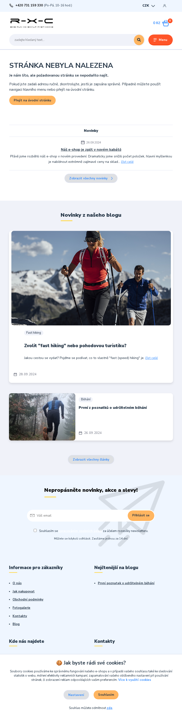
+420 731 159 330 (29, 6)
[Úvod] (31, 22)
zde (109, 708)
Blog (16, 624)
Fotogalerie (21, 608)
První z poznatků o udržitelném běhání (113, 407)
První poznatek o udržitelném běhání (126, 583)
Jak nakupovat (24, 591)
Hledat (139, 40)
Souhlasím (106, 695)
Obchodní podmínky (28, 599)
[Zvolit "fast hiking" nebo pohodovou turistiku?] (91, 278)
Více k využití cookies (134, 680)
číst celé (127, 162)
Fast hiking (33, 333)
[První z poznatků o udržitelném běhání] (42, 417)
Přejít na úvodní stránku (32, 100)
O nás (17, 583)
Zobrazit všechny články (91, 460)
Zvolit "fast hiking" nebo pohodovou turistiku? (75, 346)
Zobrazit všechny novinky (88, 178)
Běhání (86, 399)
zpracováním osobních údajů (80, 531)
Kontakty (20, 616)
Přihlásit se (141, 515)
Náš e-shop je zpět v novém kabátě (91, 149)
